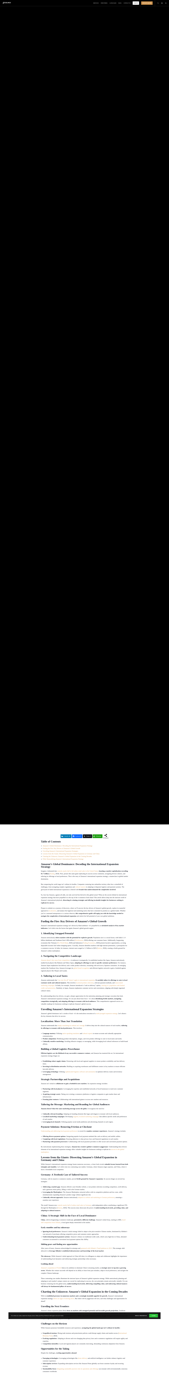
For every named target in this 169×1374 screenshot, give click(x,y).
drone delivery (82, 1358)
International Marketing (84, 402)
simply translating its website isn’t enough (71, 1025)
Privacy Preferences (141, 1315)
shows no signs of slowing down (63, 1298)
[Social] (165, 3)
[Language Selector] (161, 3)
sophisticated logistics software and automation (80, 1072)
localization (52, 911)
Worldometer (79, 940)
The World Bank (62, 943)
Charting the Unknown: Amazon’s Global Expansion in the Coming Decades (67, 856)
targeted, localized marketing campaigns (86, 1116)
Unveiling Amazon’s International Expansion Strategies (60, 851)
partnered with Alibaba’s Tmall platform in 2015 (96, 1248)
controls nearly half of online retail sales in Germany (74, 1205)
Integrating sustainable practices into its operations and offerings (77, 1369)
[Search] (157, 3)
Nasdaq (52, 874)
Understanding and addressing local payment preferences (59, 1131)
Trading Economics (89, 943)
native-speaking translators (70, 1033)
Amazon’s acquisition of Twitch (51, 1268)
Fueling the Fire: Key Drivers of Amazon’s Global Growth (61, 848)
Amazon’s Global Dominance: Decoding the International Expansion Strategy (67, 846)
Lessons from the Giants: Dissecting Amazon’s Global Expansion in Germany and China (71, 854)
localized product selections (85, 983)
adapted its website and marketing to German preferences (96, 1197)
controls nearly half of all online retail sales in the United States (77, 871)
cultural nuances (80, 887)
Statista (99, 948)
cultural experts (87, 1033)
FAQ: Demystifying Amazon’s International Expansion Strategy (63, 859)
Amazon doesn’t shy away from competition (55, 960)
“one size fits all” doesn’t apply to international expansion (76, 980)
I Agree (154, 1315)
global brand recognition (81, 968)
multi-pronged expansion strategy (106, 1013)
